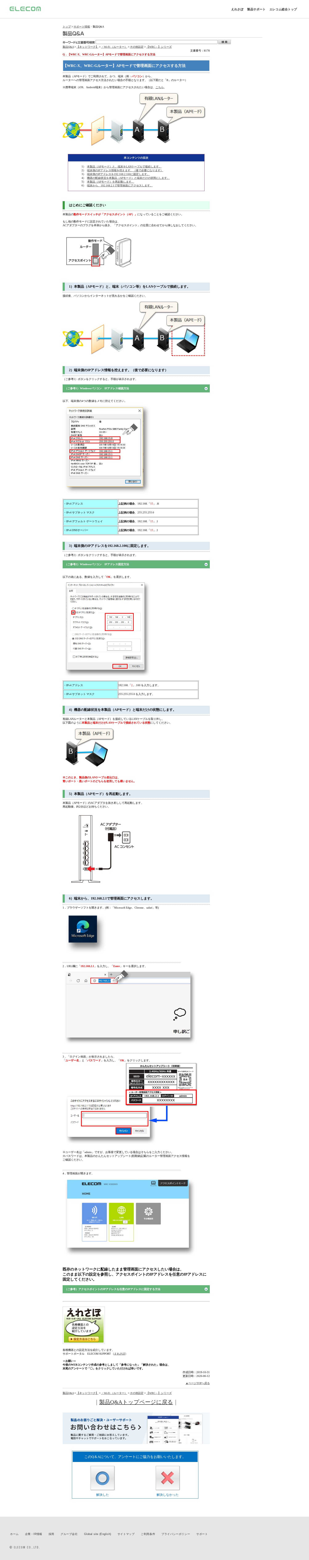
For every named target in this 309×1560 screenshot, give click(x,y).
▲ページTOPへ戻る (198, 1383)
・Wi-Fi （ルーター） (114, 46)
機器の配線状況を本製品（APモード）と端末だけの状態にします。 (128, 177)
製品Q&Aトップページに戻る (136, 1402)
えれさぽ (237, 9)
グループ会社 (69, 1534)
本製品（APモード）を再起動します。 (110, 181)
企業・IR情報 (33, 1534)
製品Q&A (68, 46)
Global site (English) (97, 1534)
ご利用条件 (148, 1534)
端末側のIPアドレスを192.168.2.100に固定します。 (118, 174)
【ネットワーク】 (87, 46)
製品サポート (256, 9)
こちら (160, 87)
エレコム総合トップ (283, 9)
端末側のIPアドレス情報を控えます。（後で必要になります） (125, 170)
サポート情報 (82, 26)
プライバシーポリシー (175, 1534)
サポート (202, 1534)
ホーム (14, 1534)
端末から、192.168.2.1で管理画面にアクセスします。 (120, 185)
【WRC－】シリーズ (159, 46)
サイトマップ (126, 1534)
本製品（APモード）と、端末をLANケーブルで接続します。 (124, 166)
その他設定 (137, 46)
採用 (51, 1534)
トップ (67, 26)
